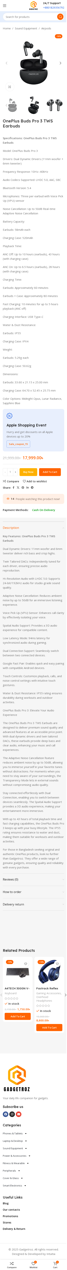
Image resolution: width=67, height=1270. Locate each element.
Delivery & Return (14, 1229)
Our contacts (11, 1209)
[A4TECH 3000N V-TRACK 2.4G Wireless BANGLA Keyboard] (18, 972)
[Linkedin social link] (27, 487)
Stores (7, 1222)
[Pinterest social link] (22, 487)
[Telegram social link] (32, 487)
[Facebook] (5, 1114)
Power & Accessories (14, 1155)
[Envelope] (18, 1114)
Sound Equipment (26, 28)
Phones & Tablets (13, 1133)
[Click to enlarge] (10, 87)
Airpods (46, 28)
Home (7, 28)
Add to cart (50, 472)
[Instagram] (12, 1114)
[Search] (60, 17)
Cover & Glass (11, 1178)
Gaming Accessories (48, 993)
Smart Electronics (12, 1185)
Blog (6, 1203)
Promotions (10, 1216)
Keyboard (11, 993)
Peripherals (9, 1170)
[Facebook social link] (13, 487)
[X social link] (18, 487)
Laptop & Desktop (13, 1141)
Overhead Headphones (44, 998)
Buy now (28, 472)
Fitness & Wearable (14, 1163)
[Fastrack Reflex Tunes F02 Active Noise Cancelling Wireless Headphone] (49, 972)
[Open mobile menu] (4, 5)
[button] (6, 63)
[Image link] (17, 1078)
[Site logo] (34, 5)
